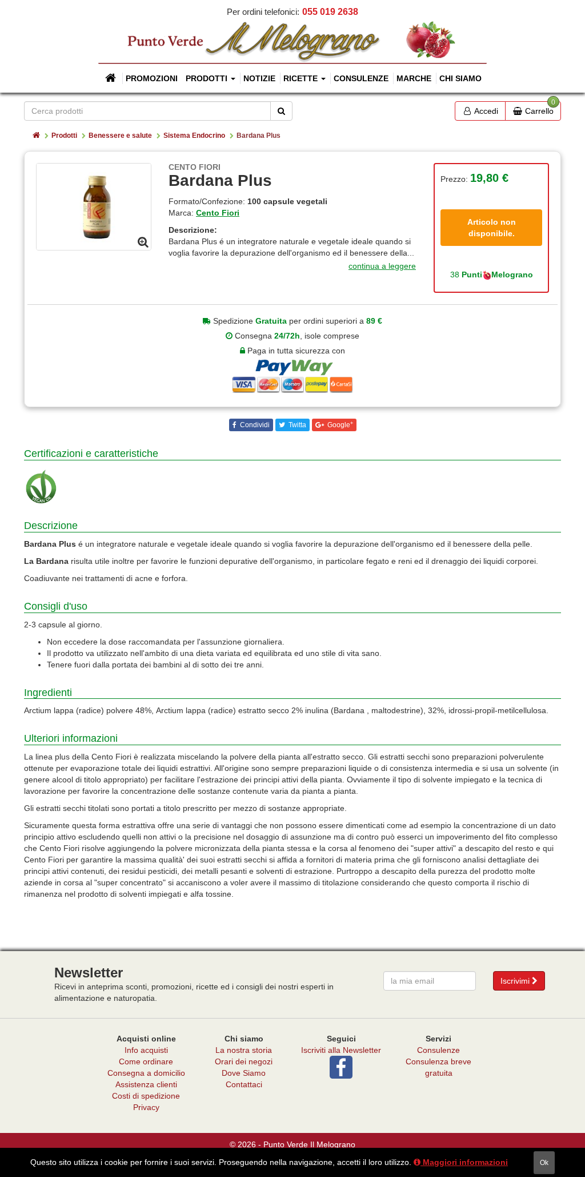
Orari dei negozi (244, 1061)
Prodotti (64, 136)
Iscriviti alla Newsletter (341, 1050)
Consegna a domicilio (146, 1072)
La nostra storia (243, 1050)
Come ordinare (146, 1061)
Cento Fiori (217, 212)
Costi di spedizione (146, 1095)
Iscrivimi (516, 980)
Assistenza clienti (146, 1084)
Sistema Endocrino (194, 136)
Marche (413, 78)
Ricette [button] (301, 78)
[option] (93, 206)
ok (544, 1163)
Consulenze (361, 78)
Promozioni (152, 78)
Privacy (146, 1107)
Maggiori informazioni (464, 1162)
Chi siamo (460, 78)
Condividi (254, 425)
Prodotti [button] (208, 78)
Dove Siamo (244, 1072)
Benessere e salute (120, 136)
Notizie (259, 78)
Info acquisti (146, 1050)
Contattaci (244, 1084)
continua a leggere (382, 266)
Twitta (296, 425)
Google (339, 425)
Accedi (485, 111)
